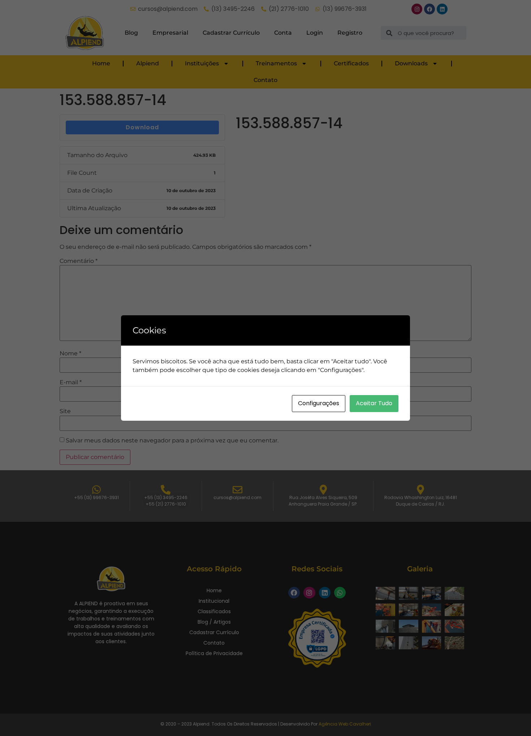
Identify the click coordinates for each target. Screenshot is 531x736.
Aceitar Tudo (374, 403)
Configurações (318, 403)
